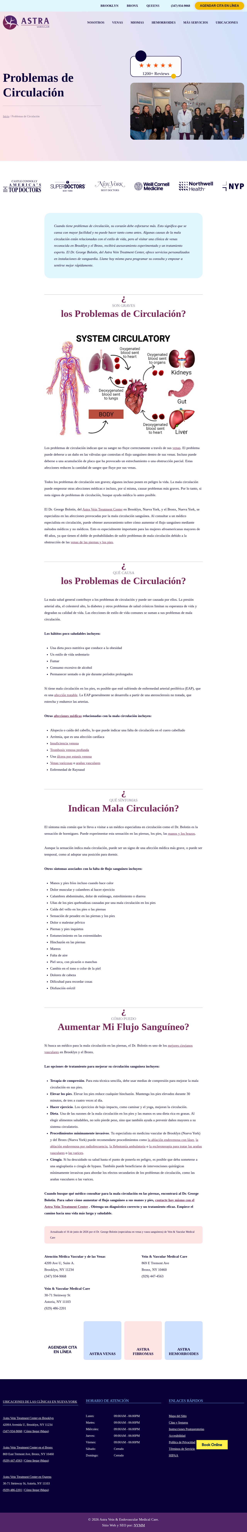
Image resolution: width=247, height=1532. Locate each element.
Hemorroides (164, 22)
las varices (75, 1153)
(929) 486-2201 (55, 1308)
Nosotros (95, 22)
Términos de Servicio (182, 1448)
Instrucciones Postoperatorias (186, 1429)
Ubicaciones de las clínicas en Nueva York (40, 1401)
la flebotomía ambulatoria (127, 1146)
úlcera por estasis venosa (74, 756)
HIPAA (173, 1455)
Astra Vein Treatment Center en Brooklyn (28, 1418)
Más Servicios (195, 22)
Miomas (137, 22)
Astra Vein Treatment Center (102, 509)
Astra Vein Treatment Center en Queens (27, 1476)
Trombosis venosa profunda (69, 750)
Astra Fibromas (143, 1351)
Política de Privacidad (182, 1442)
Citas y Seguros (178, 1422)
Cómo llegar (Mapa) (36, 1431)
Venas (117, 22)
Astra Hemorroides (184, 1351)
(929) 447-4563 (152, 1276)
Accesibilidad (177, 1435)
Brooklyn (109, 5)
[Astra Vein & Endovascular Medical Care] (212, 1445)
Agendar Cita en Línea (219, 5)
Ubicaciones (227, 22)
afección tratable (65, 695)
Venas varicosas (61, 763)
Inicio (6, 116)
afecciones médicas (68, 716)
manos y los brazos (181, 833)
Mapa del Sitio (178, 1416)
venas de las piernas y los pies (92, 542)
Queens (152, 5)
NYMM (139, 1525)
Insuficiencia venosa (64, 743)
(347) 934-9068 (180, 5)
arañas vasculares (88, 763)
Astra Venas (102, 1354)
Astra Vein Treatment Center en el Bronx (28, 1447)
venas (176, 448)
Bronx (132, 5)
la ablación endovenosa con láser (171, 1140)
